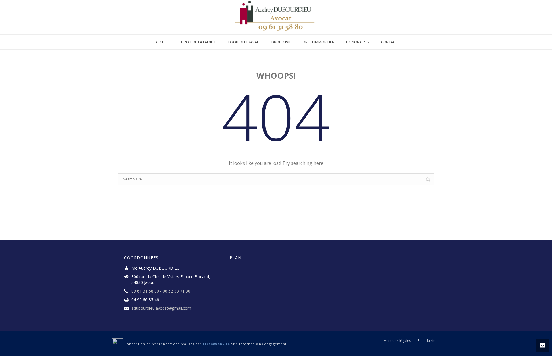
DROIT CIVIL (281, 42)
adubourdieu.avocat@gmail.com (161, 308)
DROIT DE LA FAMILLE (198, 42)
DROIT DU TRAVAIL (244, 42)
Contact (389, 42)
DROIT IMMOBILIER (318, 42)
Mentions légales (397, 340)
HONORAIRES (357, 42)
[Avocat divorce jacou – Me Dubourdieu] (276, 17)
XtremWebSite (216, 344)
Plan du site (427, 340)
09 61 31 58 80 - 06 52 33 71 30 (160, 291)
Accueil (162, 42)
